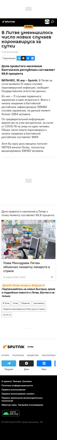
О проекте (7, 381)
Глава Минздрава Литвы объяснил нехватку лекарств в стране (26, 267)
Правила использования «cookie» (18, 393)
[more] (52, 277)
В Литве (6, 303)
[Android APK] (10, 413)
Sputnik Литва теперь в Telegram (22, 285)
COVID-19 (7, 315)
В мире (5, 355)
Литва (15, 303)
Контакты (27, 381)
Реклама (17, 381)
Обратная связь (9, 404)
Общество (25, 303)
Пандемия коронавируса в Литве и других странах (24, 309)
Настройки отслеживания (30, 404)
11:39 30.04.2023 (10, 52)
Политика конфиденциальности (17, 385)
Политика (18, 355)
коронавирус (38, 303)
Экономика (48, 355)
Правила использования (13, 389)
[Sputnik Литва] (9, 23)
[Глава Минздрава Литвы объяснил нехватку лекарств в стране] (28, 239)
